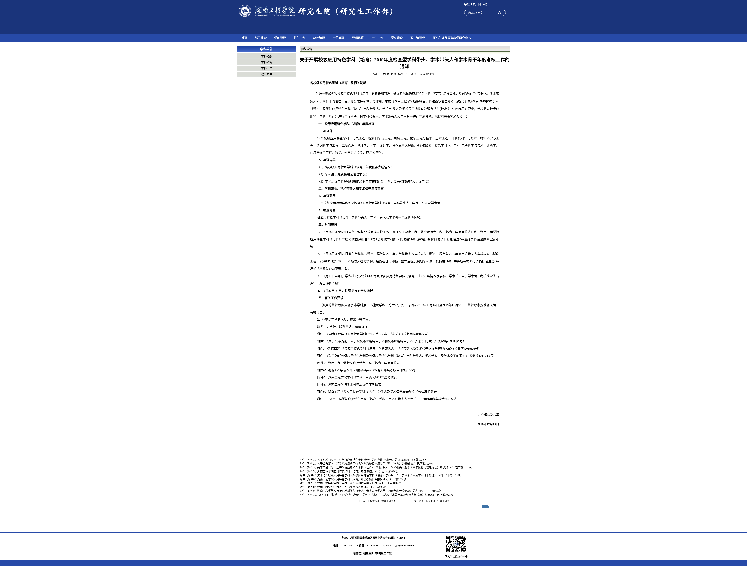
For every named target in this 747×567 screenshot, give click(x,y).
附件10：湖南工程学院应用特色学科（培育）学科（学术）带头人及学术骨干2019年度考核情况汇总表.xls (371, 494)
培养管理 (319, 37)
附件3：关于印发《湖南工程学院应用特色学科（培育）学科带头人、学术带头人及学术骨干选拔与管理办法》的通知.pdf (380, 467)
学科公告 (266, 62)
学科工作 (266, 68)
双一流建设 (417, 37)
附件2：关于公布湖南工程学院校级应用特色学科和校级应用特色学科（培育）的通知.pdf (361, 463)
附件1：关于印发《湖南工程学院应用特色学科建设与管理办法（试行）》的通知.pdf (358, 459)
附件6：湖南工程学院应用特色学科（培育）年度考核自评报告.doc (347, 479)
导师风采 (358, 37)
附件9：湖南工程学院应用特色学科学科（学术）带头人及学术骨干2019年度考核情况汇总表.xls (365, 490)
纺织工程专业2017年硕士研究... (435, 501)
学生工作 (377, 37)
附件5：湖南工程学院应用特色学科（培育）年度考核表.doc (343, 471)
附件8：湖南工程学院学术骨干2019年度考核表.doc (338, 487)
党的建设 (280, 37)
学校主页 (470, 4)
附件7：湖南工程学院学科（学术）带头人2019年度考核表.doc (345, 483)
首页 (244, 37)
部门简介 (261, 37)
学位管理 (338, 37)
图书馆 (482, 4)
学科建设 (397, 37)
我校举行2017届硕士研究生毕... (384, 501)
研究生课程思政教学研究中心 (452, 37)
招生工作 (299, 37)
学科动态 (266, 56)
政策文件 (266, 74)
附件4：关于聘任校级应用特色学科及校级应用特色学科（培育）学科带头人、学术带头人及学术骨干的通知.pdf (375, 475)
